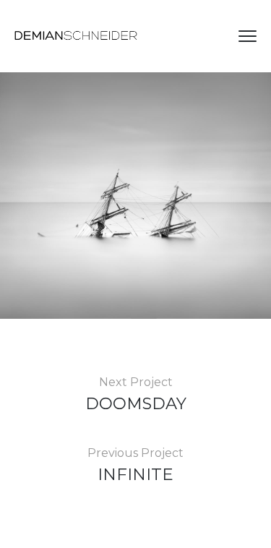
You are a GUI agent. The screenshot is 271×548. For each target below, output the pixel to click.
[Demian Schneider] (75, 36)
